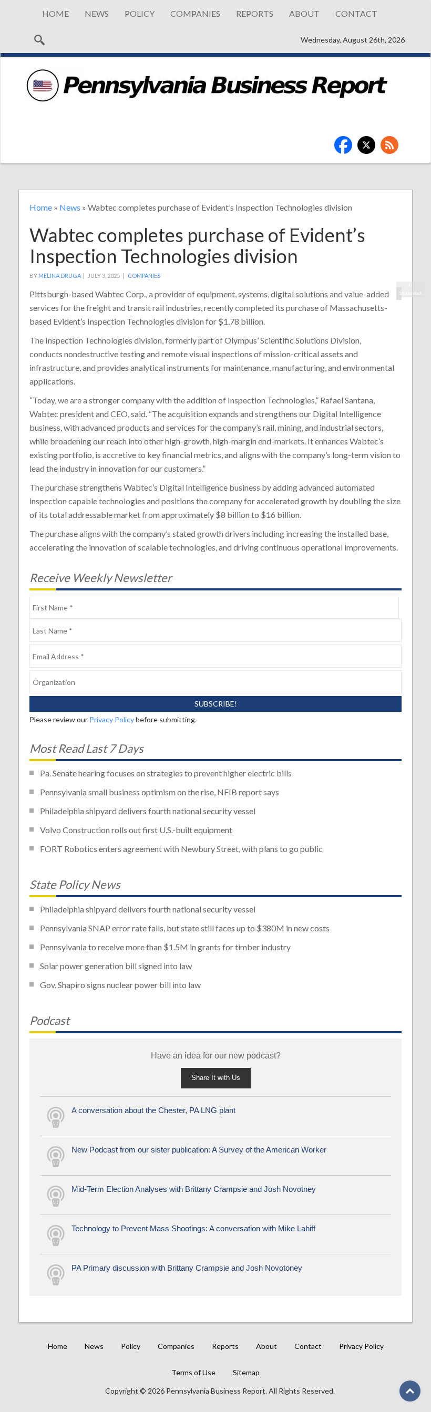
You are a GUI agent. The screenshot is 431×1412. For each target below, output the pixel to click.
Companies (195, 13)
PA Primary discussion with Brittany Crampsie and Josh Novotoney (186, 1267)
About (304, 13)
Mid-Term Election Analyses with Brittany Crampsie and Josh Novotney (193, 1189)
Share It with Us (215, 1078)
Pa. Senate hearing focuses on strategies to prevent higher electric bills (166, 773)
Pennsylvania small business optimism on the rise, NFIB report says (159, 792)
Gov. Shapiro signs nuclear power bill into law (120, 985)
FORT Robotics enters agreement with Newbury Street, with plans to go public (181, 849)
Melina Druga (59, 275)
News (97, 13)
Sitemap (246, 1372)
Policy (140, 13)
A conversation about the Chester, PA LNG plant (153, 1110)
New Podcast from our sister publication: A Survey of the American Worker (198, 1149)
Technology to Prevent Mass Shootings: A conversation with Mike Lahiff (193, 1228)
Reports (254, 13)
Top (409, 1390)
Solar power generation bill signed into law (116, 966)
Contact (356, 13)
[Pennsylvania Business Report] (207, 85)
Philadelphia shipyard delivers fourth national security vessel (147, 811)
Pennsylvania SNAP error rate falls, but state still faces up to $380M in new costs (185, 928)
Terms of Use (193, 1372)
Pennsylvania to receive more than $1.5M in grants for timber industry (165, 947)
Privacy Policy (111, 719)
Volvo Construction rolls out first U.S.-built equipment (136, 830)
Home (55, 13)
